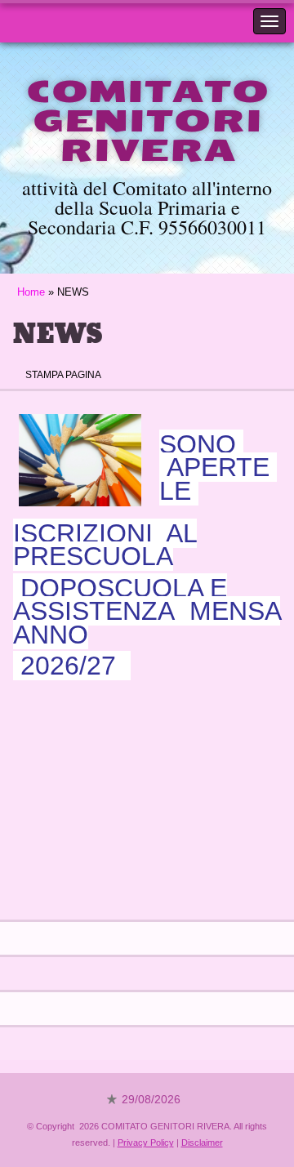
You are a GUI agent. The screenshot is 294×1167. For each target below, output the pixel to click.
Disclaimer (202, 1142)
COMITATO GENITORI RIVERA (147, 121)
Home (31, 292)
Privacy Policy (146, 1142)
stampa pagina (63, 375)
